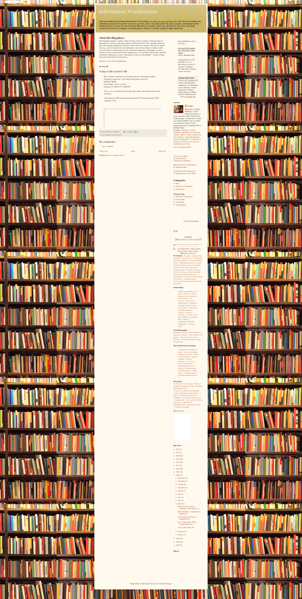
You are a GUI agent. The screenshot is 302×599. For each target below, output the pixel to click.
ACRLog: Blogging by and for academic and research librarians (187, 296)
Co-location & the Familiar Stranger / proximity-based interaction (187, 305)
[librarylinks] (178, 411)
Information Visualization (128, 11)
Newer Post (103, 151)
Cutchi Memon (112, 61)
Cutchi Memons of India (181, 144)
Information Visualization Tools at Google (185, 281)
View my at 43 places (180, 156)
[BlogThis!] (130, 132)
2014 (178, 456)
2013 (178, 459)
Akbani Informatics (184, 71)
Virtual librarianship (190, 368)
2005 (178, 545)
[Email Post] (124, 132)
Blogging (107, 135)
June (179, 497)
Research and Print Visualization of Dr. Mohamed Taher (185, 166)
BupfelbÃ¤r (184, 260)
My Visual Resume (179, 158)
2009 (178, 472)
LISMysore (186, 319)
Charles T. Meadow (188, 274)
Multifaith (185, 132)
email (175, 121)
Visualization (185, 130)
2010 (178, 469)
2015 (178, 452)
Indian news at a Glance (193, 404)
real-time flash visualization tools (191, 397)
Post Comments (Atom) (116, 155)
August (180, 491)
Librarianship (180, 189)
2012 (178, 462)
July (179, 494)
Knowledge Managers (193, 137)
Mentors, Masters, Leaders (182, 134)
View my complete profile (182, 147)
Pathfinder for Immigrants (182, 407)
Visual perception (116, 135)
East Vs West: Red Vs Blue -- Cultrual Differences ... (187, 523)
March (180, 503)
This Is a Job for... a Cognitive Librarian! (185, 279)
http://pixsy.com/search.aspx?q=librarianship (187, 390)
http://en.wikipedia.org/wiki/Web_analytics (186, 393)
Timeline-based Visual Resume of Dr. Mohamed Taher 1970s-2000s (184, 172)
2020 (178, 449)
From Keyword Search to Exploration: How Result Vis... (189, 507)
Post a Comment (107, 146)
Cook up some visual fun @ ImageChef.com (187, 518)
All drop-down (183, 272)
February (181, 531)
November (181, 481)
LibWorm (196, 383)
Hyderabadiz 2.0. (186, 139)
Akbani (101, 61)
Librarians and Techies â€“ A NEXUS (183, 332)
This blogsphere (181, 205)
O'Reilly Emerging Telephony (186, 291)
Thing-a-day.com (110, 91)
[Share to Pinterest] (137, 132)
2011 (178, 465)
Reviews (176, 139)
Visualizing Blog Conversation (187, 263)
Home (133, 151)
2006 (178, 542)
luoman (154, 583)
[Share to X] (133, 132)
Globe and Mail (120, 84)
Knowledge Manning (190, 373)
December (181, 478)
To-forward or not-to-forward (189, 141)
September (182, 487)
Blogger (169, 583)
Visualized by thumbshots (182, 161)
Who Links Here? (187, 258)
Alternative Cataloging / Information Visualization (187, 359)
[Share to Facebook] (135, 132)
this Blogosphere (122, 57)
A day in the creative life (186, 527)
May (179, 500)
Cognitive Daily (179, 400)
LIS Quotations (195, 132)
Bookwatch (179, 383)
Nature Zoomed (188, 383)
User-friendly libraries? (184, 370)
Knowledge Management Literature (187, 375)
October (181, 484)
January (181, 534)
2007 (178, 538)
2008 (178, 475)
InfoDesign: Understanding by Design (183, 386)
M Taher (190, 106)
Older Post (162, 151)
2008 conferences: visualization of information (189, 513)
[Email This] (128, 132)
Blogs (177, 183)
